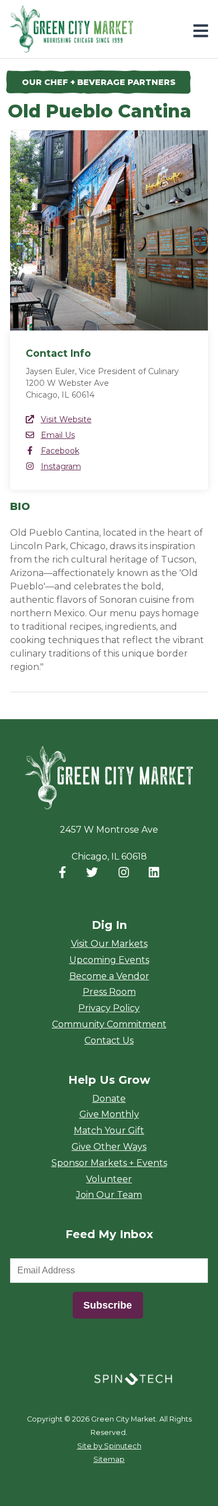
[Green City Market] (109, 778)
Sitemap (109, 1459)
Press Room (109, 991)
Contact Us (109, 1040)
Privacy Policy (109, 1008)
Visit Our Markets (109, 943)
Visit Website (66, 419)
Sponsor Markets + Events (109, 1163)
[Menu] (200, 31)
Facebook (60, 451)
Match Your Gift (109, 1130)
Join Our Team (109, 1194)
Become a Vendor (109, 976)
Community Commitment (109, 1024)
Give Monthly (109, 1114)
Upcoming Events (109, 960)
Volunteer (109, 1179)
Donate (109, 1098)
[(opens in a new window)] (133, 1378)
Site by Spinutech (109, 1446)
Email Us (58, 435)
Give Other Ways (109, 1146)
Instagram (61, 466)
